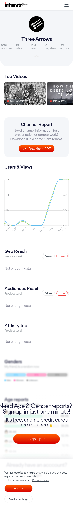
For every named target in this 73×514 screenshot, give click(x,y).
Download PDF (39, 149)
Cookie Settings (18, 498)
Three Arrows (36, 39)
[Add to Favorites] (36, 57)
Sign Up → (36, 439)
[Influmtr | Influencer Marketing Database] (16, 5)
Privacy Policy (40, 479)
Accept (18, 488)
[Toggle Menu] (66, 5)
